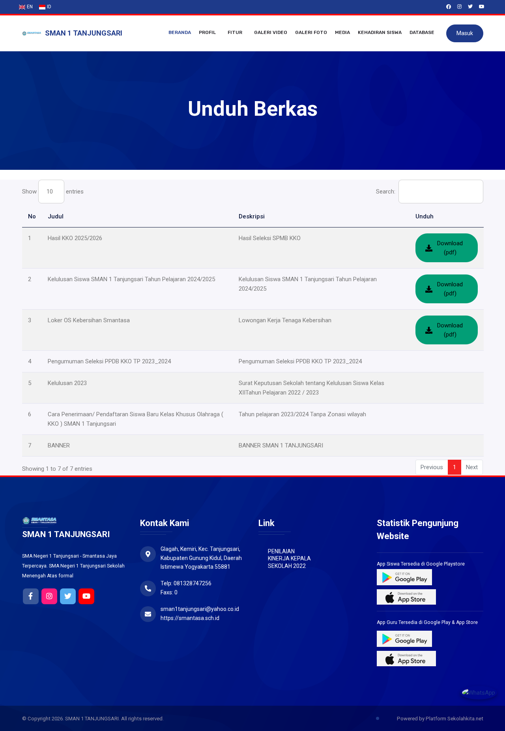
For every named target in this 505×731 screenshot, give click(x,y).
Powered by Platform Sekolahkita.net (439, 719)
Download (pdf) (450, 248)
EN (30, 6)
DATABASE (422, 32)
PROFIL (207, 32)
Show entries (53, 191)
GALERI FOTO (311, 32)
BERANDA (179, 32)
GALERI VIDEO (270, 32)
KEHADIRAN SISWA (380, 32)
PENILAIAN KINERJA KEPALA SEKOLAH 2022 (289, 558)
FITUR (235, 32)
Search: (385, 191)
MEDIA (342, 32)
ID (49, 6)
